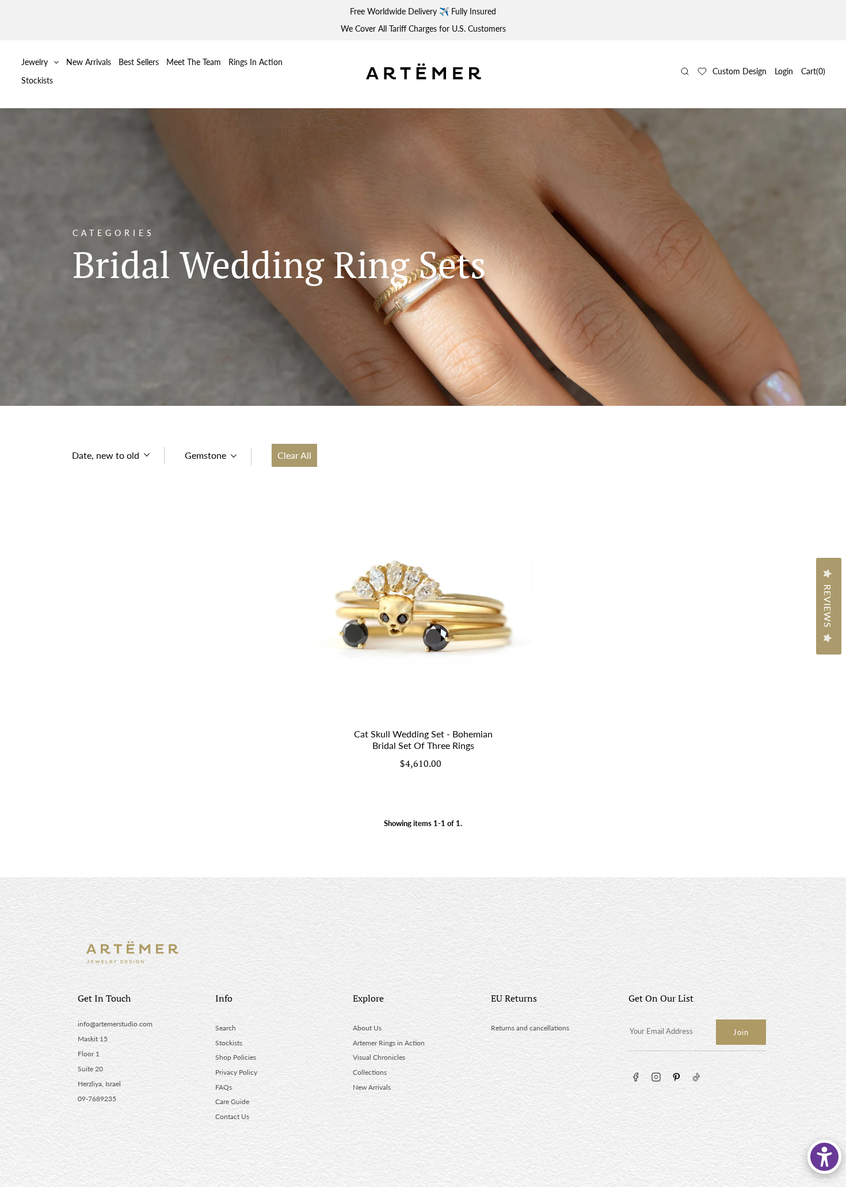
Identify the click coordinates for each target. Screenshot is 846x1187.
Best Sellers (139, 62)
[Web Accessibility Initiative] (824, 1156)
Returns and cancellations (530, 1028)
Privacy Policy (236, 1072)
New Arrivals (88, 62)
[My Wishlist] (702, 71)
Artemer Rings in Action (389, 1042)
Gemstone (205, 455)
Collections (370, 1072)
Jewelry (34, 62)
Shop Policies (235, 1057)
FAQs (223, 1087)
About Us (367, 1028)
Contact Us (232, 1116)
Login (784, 71)
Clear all (294, 455)
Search (225, 1028)
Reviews (827, 606)
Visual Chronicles (379, 1057)
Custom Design (739, 71)
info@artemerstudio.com (115, 1023)
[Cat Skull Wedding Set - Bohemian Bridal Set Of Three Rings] (423, 608)
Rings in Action (255, 62)
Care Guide (232, 1101)
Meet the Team (193, 62)
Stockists (37, 80)
